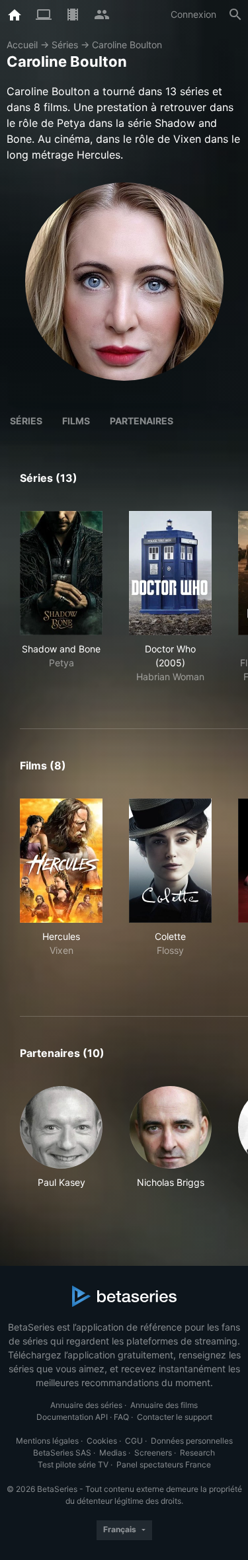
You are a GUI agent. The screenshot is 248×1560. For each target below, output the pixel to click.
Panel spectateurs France (163, 1464)
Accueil (22, 44)
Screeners (153, 1453)
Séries (65, 44)
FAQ (121, 1417)
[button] (61, 1144)
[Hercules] (61, 861)
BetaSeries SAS (62, 1453)
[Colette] (170, 861)
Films (76, 420)
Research (197, 1453)
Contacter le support (174, 1417)
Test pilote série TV (73, 1464)
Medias (112, 1453)
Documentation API (72, 1417)
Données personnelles (192, 1441)
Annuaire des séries (86, 1405)
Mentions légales (47, 1441)
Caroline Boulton (127, 44)
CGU (134, 1441)
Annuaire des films (164, 1405)
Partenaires (141, 420)
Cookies (102, 1441)
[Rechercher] (235, 14)
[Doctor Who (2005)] (170, 573)
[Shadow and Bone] (61, 573)
